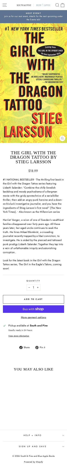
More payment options (33, 317)
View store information (18, 335)
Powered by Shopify (33, 461)
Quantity (33, 280)
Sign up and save (33, 446)
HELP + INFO (33, 435)
